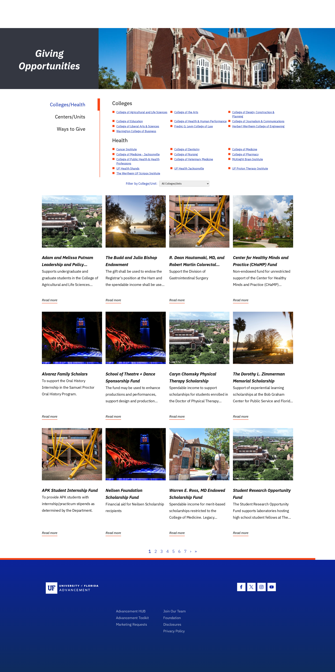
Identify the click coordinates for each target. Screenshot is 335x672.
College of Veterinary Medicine (193, 159)
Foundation (172, 617)
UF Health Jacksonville (189, 168)
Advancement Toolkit (132, 617)
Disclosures (172, 624)
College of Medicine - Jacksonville (138, 154)
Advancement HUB (131, 611)
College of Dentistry (187, 149)
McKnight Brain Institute (247, 159)
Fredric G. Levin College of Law (193, 126)
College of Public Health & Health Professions (137, 161)
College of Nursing (186, 154)
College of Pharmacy (245, 154)
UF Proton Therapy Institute (250, 168)
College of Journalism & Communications (258, 121)
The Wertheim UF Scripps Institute (138, 173)
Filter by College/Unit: (141, 184)
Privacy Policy (174, 631)
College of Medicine (244, 149)
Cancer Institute (126, 149)
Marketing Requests (131, 624)
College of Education (129, 121)
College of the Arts (186, 112)
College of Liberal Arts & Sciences (137, 126)
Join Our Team (174, 611)
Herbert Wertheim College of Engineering (258, 126)
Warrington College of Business (136, 131)
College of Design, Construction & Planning (253, 114)
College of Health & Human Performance (200, 121)
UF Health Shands (127, 168)
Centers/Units (70, 116)
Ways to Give (71, 129)
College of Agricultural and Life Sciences (141, 112)
